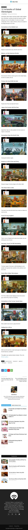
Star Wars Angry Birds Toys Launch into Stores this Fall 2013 (7, 380)
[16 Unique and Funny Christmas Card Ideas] (4, 435)
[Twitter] (19, 514)
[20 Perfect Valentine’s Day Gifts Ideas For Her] (4, 423)
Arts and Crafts (7, 4)
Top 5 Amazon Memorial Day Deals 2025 (17, 478)
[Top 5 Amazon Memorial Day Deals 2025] (4, 480)
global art (20, 361)
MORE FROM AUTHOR (16, 405)
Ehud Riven (4, 14)
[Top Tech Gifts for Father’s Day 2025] (4, 474)
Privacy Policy (16, 526)
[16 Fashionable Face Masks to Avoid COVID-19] (4, 416)
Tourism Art (10, 362)
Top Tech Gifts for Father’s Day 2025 (16, 472)
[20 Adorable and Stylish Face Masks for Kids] (4, 410)
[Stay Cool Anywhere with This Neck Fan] (4, 468)
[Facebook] (8, 514)
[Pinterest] (12, 514)
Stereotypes (4, 362)
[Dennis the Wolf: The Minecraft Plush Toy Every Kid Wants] (4, 461)
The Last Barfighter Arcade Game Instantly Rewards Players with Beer (21, 380)
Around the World (8, 361)
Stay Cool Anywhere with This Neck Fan (17, 466)
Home (2, 4)
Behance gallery (4, 356)
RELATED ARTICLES (6, 405)
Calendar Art (15, 361)
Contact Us (11, 526)
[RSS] (15, 514)
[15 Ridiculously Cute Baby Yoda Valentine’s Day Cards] (4, 429)
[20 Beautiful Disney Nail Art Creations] (4, 442)
